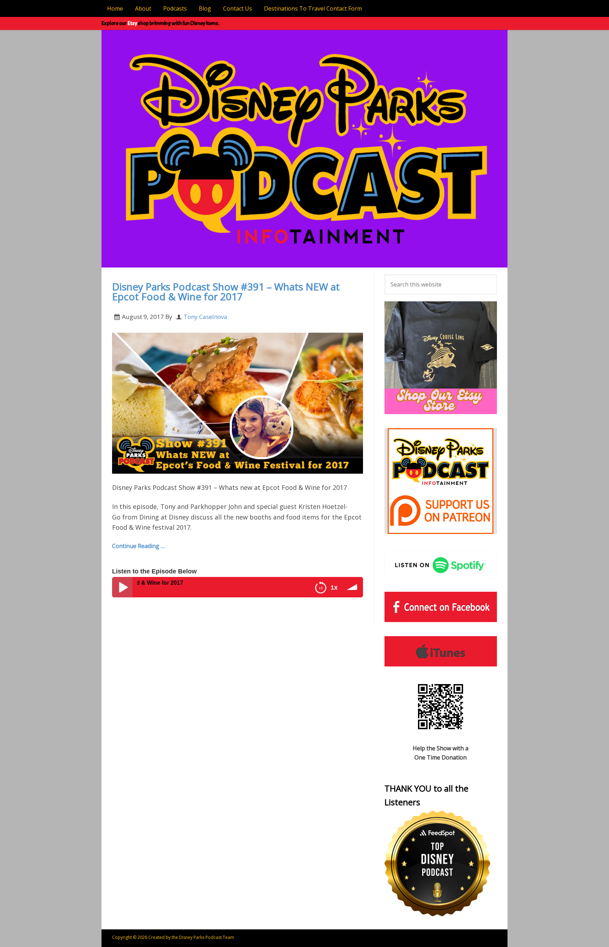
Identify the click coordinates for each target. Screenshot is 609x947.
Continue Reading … (138, 546)
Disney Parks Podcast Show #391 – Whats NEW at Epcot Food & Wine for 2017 (226, 291)
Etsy (132, 23)
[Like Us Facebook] (441, 607)
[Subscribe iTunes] (441, 651)
